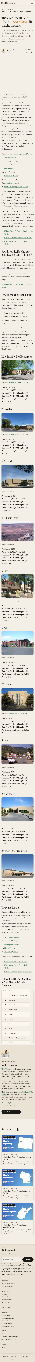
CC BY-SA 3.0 (26, 434)
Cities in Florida (6, 1323)
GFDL (21, 601)
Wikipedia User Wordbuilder (14, 713)
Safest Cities (5, 1291)
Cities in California (7, 1318)
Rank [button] (4, 991)
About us (4, 1334)
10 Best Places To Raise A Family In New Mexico (16, 286)
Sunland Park (9, 165)
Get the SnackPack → (11, 1112)
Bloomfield (8, 183)
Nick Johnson (11, 51)
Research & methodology (9, 1336)
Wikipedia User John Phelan (13, 382)
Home (3, 9)
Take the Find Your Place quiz (10, 1106)
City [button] (10, 991)
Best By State (5, 1307)
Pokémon (10, 9)
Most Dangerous (7, 1299)
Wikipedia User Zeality (12, 601)
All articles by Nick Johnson (10, 1103)
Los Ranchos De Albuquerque (15, 154)
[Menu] (32, 2)
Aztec (6, 172)
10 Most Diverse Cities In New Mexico (18, 238)
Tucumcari (8, 176)
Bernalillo (7, 161)
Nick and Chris (18, 1274)
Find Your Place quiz (8, 1283)
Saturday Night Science (15, 1270)
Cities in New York (7, 1326)
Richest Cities (5, 1297)
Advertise (4, 1342)
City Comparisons (7, 1286)
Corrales (7, 158)
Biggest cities (5, 1315)
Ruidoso (7, 179)
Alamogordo (8, 937)
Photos (29, 154)
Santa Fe (7, 941)
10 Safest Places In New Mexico (15, 962)
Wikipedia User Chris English (14, 434)
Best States (4, 1305)
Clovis (6, 948)
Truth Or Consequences (13, 187)
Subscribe (28, 1259)
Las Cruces (8, 952)
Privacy (3, 1344)
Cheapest (4, 1294)
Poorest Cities (5, 1302)
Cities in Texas (6, 1321)
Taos (5, 168)
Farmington (8, 945)
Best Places (5, 1289)
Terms (3, 1347)
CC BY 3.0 (25, 382)
